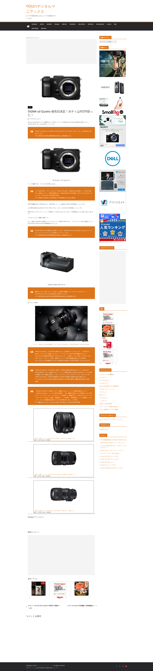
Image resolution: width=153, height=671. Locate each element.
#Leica (109, 24)
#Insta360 (35, 28)
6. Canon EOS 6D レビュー (107, 462)
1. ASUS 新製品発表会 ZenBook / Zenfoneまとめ (113, 440)
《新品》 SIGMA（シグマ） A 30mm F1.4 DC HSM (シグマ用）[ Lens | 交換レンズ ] (54, 438)
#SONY (42, 24)
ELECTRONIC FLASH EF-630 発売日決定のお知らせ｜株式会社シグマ (57, 296)
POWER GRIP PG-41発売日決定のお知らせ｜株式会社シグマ (54, 235)
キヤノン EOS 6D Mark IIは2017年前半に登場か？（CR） (44, 607)
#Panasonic (100, 24)
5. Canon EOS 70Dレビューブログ (109, 459)
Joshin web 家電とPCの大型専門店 (109, 386)
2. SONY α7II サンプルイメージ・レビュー (111, 450)
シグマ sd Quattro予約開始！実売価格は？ (81, 606)
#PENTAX (90, 24)
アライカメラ (103, 392)
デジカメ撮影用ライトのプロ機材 (108, 409)
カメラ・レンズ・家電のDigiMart (108, 406)
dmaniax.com (103, 429)
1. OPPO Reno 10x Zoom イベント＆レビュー (112, 443)
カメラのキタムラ (104, 380)
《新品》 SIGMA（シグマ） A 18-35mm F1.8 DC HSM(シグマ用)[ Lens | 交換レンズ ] (54, 474)
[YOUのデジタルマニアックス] (28, 26)
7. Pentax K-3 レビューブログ (107, 465)
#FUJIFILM (72, 24)
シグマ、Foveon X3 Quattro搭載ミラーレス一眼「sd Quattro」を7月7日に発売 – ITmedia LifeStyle (61, 344)
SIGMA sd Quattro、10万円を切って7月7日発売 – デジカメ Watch (56, 197)
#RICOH (64, 24)
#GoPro (43, 28)
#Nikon (49, 24)
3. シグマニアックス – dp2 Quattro (109, 453)
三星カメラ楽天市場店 (105, 403)
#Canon (34, 24)
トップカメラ (103, 401)
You (40, 119)
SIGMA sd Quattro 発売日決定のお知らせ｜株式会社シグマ (54, 135)
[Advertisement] (61, 51)
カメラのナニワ (103, 398)
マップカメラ (103, 377)
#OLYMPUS (81, 24)
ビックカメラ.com (104, 374)
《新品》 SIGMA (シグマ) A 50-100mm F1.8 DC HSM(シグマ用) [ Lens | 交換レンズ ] (54, 510)
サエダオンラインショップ (106, 389)
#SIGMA (57, 24)
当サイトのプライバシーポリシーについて (111, 419)
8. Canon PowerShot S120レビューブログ (111, 468)
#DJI (115, 24)
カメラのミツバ (103, 383)
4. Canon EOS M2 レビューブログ (109, 456)
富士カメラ (102, 395)
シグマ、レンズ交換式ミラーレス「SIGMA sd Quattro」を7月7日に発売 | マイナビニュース (64, 360)
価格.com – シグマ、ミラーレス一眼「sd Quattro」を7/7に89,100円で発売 (59, 402)
